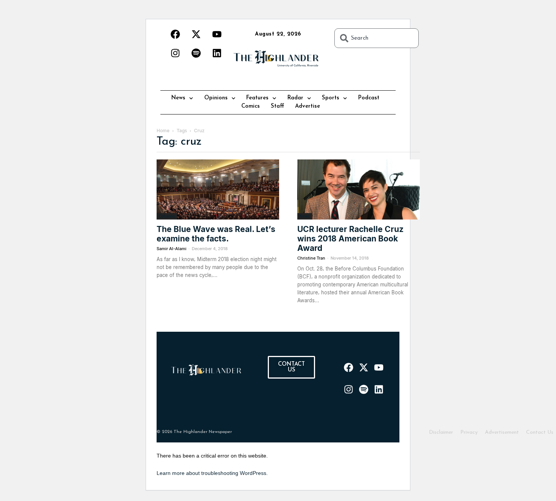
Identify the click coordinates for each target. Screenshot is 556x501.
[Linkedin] (216, 52)
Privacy (469, 432)
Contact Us (539, 432)
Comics (250, 106)
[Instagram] (175, 52)
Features (257, 98)
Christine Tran (311, 258)
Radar (295, 98)
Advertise (307, 106)
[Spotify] (195, 52)
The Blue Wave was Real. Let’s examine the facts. (216, 233)
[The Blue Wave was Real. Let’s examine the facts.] (218, 189)
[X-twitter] (195, 34)
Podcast (368, 98)
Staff (277, 106)
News (178, 98)
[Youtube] (216, 34)
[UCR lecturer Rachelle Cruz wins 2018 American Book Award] (358, 189)
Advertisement (502, 432)
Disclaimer (441, 432)
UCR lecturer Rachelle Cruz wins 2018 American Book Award (350, 238)
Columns (167, 216)
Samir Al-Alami (171, 248)
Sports (330, 98)
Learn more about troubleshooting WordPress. (212, 473)
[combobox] (376, 38)
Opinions (216, 98)
